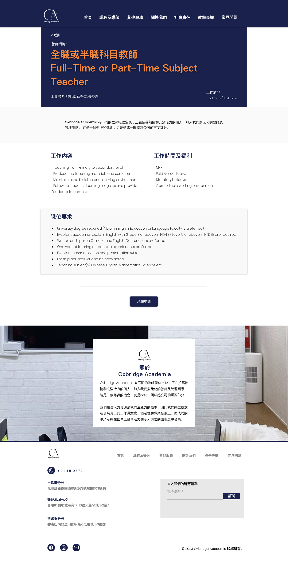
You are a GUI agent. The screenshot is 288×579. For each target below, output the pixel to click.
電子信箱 (174, 491)
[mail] (76, 547)
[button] (109, 15)
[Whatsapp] (51, 470)
